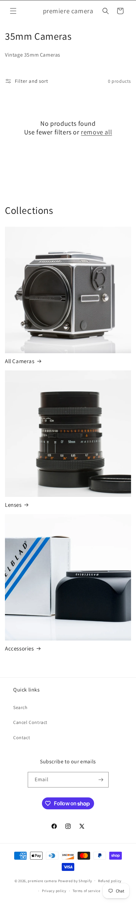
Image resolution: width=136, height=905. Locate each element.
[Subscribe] (101, 779)
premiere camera (42, 880)
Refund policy (109, 881)
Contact (21, 737)
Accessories (19, 648)
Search (20, 707)
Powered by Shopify (75, 880)
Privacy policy (54, 890)
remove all (96, 132)
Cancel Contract (30, 722)
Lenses (13, 504)
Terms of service (86, 890)
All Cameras (20, 361)
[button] (13, 11)
